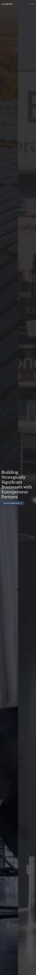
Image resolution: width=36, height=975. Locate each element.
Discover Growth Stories (12, 503)
